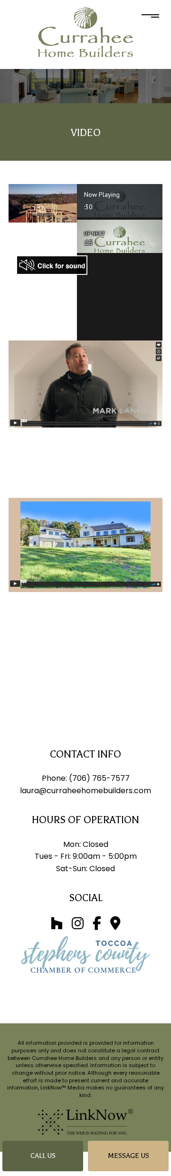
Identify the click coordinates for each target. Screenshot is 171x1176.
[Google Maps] (115, 925)
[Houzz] (57, 925)
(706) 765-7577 (99, 778)
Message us (128, 1156)
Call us (43, 1156)
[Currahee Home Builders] (85, 31)
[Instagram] (78, 925)
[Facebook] (97, 925)
